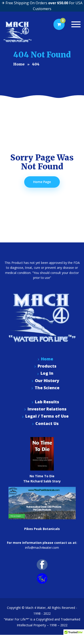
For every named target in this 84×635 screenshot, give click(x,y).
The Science (47, 387)
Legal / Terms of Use (47, 416)
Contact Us (47, 423)
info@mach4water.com (42, 547)
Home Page (42, 182)
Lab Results (47, 401)
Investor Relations (47, 409)
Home (47, 359)
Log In (47, 373)
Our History (47, 380)
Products (47, 366)
